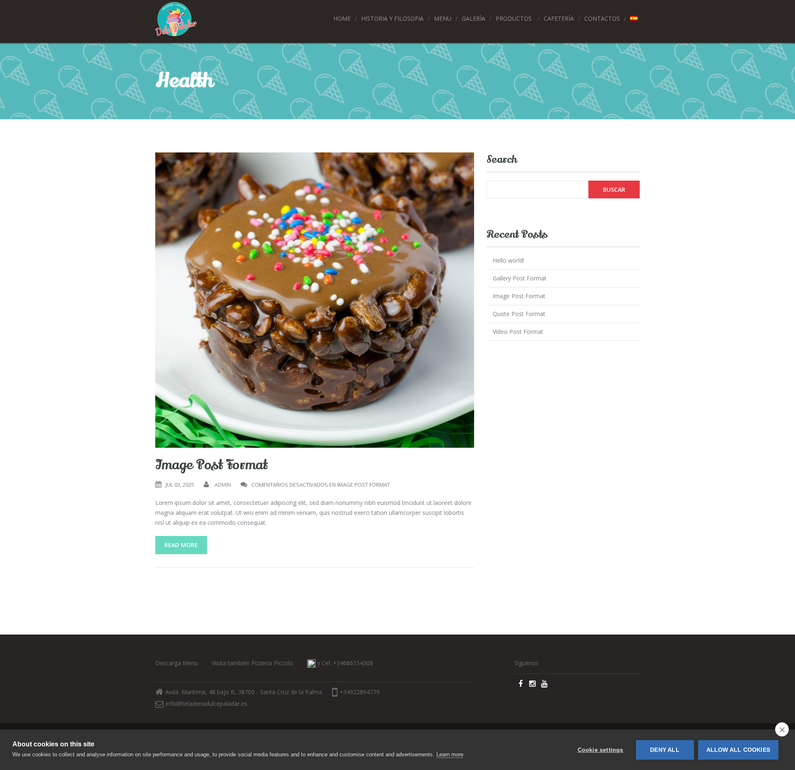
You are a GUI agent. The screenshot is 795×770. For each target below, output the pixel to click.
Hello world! (508, 260)
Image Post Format (211, 465)
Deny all (664, 750)
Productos (514, 18)
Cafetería (559, 18)
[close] (782, 729)
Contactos (602, 18)
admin (222, 484)
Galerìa (473, 18)
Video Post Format (518, 332)
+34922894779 (360, 692)
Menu (442, 18)
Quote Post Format (519, 314)
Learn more (449, 754)
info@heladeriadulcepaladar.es (206, 703)
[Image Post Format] (314, 300)
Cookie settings (601, 750)
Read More (181, 545)
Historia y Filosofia (392, 18)
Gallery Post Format (520, 278)
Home (342, 18)
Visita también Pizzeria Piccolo (252, 663)
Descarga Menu (176, 663)
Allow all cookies (738, 750)
